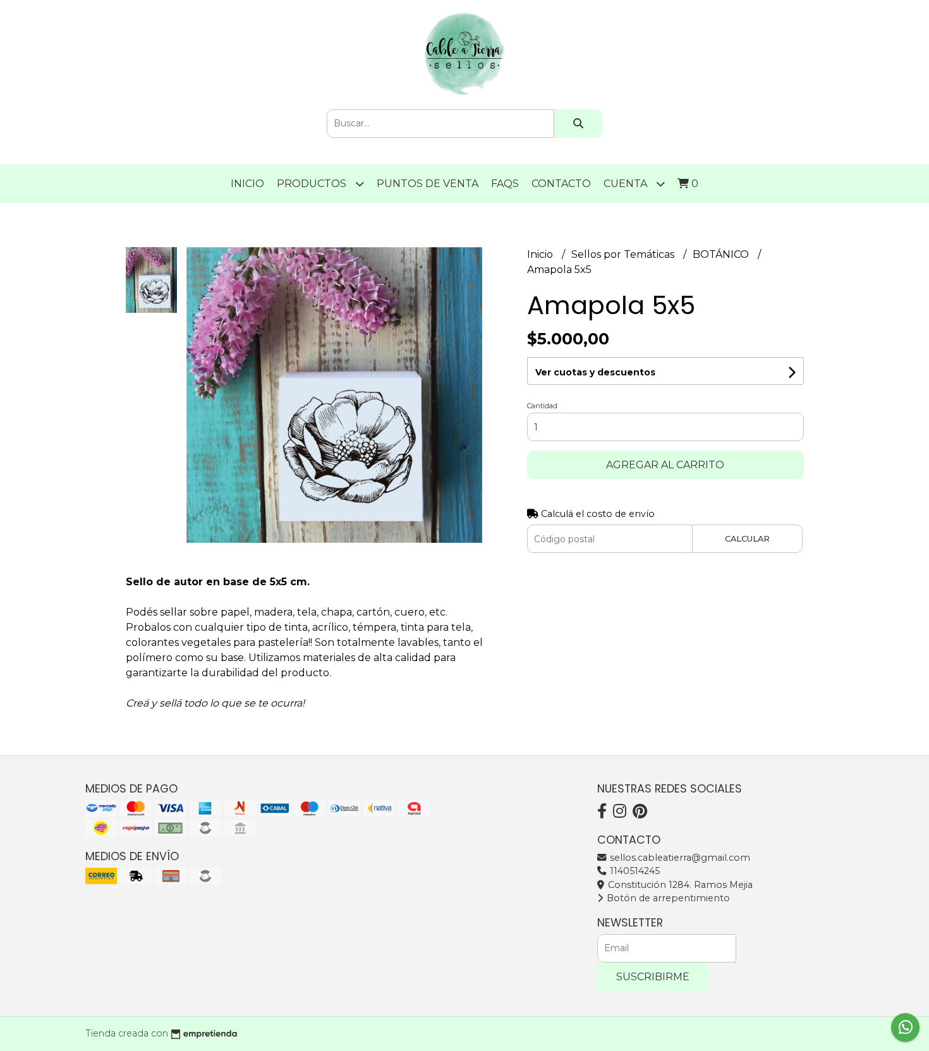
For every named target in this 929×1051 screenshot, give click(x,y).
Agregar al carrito (665, 465)
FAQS (505, 184)
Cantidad (542, 405)
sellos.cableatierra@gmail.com (678, 857)
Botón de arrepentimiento (667, 898)
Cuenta (627, 184)
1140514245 (633, 871)
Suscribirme (652, 977)
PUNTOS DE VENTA (427, 184)
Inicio (247, 184)
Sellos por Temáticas (624, 254)
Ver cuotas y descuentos (595, 372)
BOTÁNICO (722, 254)
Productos (313, 184)
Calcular (747, 539)
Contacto (561, 184)
